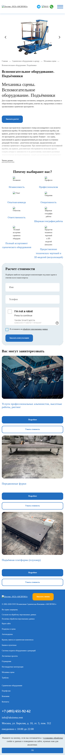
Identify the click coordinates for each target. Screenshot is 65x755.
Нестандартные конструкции (12, 667)
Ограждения (6, 661)
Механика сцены (50, 61)
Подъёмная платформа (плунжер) (21, 560)
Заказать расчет (12, 119)
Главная (5, 61)
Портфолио (6, 691)
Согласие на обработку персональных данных (19, 615)
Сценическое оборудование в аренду (25, 61)
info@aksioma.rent (12, 717)
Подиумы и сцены (9, 629)
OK (32, 750)
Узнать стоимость (32, 429)
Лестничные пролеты (10, 656)
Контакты (5, 702)
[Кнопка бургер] (60, 7)
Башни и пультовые (9, 645)
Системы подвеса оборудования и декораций (19, 651)
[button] (5, 37)
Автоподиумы (7, 634)
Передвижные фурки (14, 483)
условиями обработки (53, 738)
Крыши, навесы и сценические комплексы (17, 640)
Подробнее (32, 420)
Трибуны (5, 678)
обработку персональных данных (35, 329)
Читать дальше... (8, 160)
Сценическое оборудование (12, 686)
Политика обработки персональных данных (18, 619)
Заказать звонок (43, 597)
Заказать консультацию (19, 338)
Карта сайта (6, 623)
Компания (5, 696)
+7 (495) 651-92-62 (16, 711)
